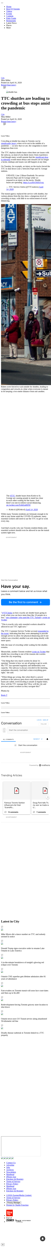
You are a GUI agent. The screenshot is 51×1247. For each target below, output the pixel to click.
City (3, 78)
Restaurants (11, 21)
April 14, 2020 (32, 509)
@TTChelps (7, 613)
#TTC (12, 496)
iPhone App (11, 1177)
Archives (10, 1170)
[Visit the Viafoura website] (44, 765)
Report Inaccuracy (8, 85)
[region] (25, 743)
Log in (39, 720)
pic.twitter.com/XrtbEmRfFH (18, 505)
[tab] (8, 739)
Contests (9, 16)
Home (8, 6)
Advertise (10, 1165)
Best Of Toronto (13, 9)
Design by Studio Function (17, 1205)
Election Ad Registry (15, 1179)
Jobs (8, 1167)
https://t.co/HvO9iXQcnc (33, 182)
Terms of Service (13, 1181)
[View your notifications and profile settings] (47, 739)
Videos (9, 11)
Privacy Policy (12, 1184)
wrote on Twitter (39, 652)
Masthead (10, 1174)
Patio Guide (11, 18)
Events (9, 14)
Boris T (4, 695)
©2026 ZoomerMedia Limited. (19, 1195)
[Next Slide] (48, 797)
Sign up (45, 720)
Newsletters (11, 1172)
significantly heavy (9, 143)
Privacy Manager (13, 1203)
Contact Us (11, 1163)
